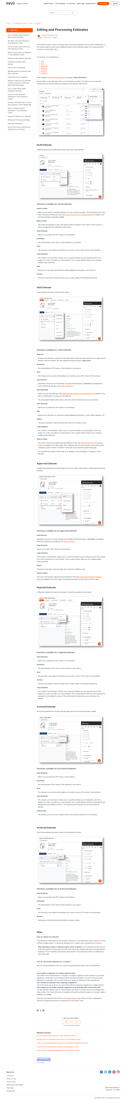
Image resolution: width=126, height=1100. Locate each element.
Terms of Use (11, 1079)
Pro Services (71, 3)
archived (98, 943)
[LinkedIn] (43, 1010)
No (76, 1021)
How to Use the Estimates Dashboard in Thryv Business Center (58, 1050)
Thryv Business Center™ (19, 23)
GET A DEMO (103, 3)
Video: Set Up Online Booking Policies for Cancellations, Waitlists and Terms (62, 1043)
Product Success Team (50, 35)
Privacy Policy (11, 1082)
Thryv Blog (10, 1088)
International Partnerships (14, 1085)
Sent (42, 64)
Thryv (8, 23)
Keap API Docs (91, 3)
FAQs (55, 49)
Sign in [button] (115, 3)
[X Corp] (40, 1010)
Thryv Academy (60, 3)
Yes (66, 1021)
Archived (44, 73)
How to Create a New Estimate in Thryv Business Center (56, 1036)
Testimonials (10, 1091)
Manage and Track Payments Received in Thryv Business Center (59, 1039)
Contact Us (10, 1076)
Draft (42, 61)
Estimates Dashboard (58, 77)
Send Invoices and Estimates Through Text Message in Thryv (57, 1047)
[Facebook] (38, 1010)
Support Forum (48, 3)
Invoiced (44, 71)
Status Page (81, 3)
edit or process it (67, 386)
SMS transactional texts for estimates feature (77, 215)
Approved (44, 66)
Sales (31, 23)
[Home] (10, 3)
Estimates (38, 23)
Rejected (44, 68)
